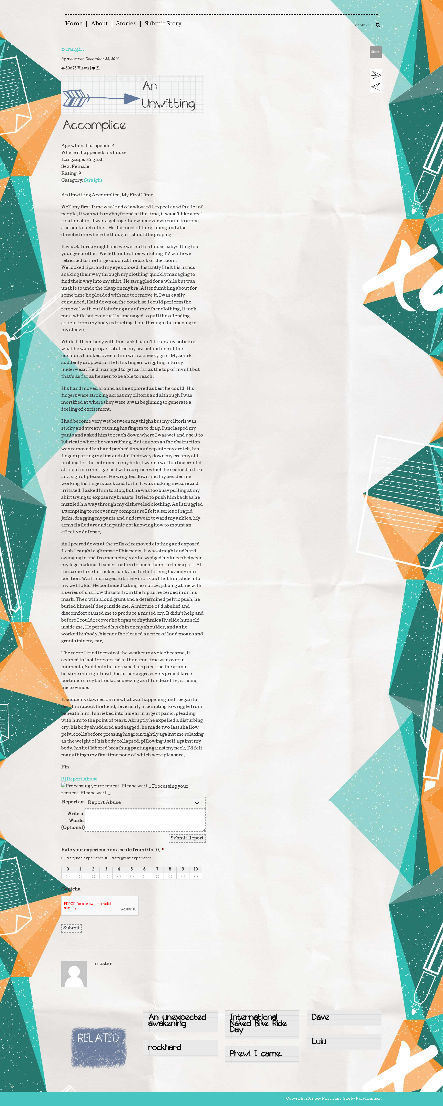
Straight (72, 49)
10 (196, 869)
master (73, 59)
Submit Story (163, 24)
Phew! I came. (256, 1054)
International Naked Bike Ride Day (258, 1024)
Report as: (73, 802)
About (99, 24)
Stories (126, 24)
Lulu (319, 1042)
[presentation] (100, 906)
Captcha (71, 889)
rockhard (164, 1048)
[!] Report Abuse (79, 779)
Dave (320, 1017)
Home (74, 24)
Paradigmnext (369, 1099)
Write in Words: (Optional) (73, 821)
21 (97, 68)
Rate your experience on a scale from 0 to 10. (112, 850)
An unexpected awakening (177, 1021)
